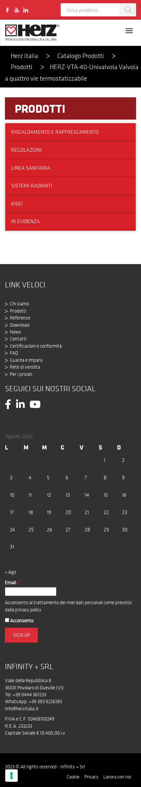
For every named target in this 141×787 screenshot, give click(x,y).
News (15, 332)
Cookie (73, 777)
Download (20, 325)
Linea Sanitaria (30, 168)
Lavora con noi (117, 777)
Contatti (18, 339)
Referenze (20, 318)
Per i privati (21, 374)
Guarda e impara (26, 360)
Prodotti (40, 108)
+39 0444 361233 (29, 695)
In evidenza (25, 221)
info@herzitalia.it (22, 709)
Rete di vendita (25, 367)
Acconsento (21, 621)
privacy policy (28, 610)
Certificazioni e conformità (36, 346)
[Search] (128, 9)
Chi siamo (19, 304)
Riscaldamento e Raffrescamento (55, 132)
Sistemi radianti (31, 185)
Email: (12, 582)
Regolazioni (26, 150)
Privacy (91, 777)
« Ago (10, 572)
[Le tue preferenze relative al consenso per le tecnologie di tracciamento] (11, 775)
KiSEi (17, 204)
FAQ (14, 353)
